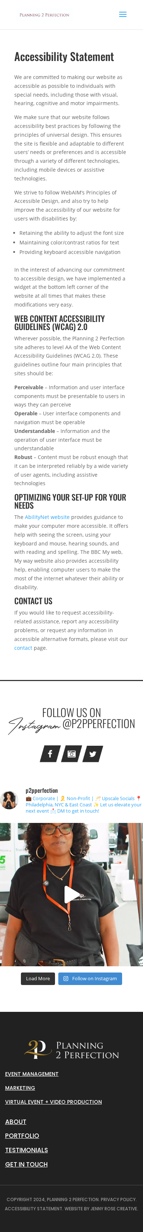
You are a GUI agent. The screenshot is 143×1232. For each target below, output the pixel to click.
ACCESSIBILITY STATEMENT (33, 1209)
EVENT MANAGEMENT (32, 1074)
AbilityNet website (47, 516)
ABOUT (15, 1121)
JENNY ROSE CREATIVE (114, 1209)
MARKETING (20, 1088)
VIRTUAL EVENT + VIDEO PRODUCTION (53, 1102)
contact (23, 647)
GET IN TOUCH (26, 1164)
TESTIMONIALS (26, 1150)
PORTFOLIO (22, 1135)
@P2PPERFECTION (98, 723)
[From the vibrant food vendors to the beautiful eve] (71, 894)
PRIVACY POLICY (118, 1199)
